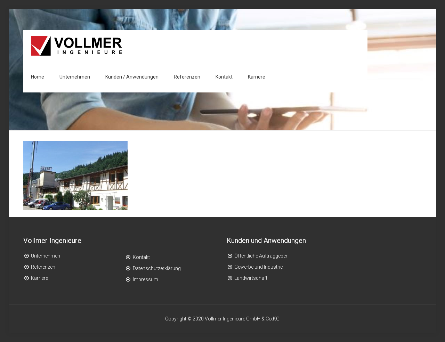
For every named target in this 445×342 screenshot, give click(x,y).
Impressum (145, 279)
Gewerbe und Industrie (258, 267)
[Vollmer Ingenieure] (76, 45)
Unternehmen (45, 256)
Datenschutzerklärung (157, 268)
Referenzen (43, 267)
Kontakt (141, 257)
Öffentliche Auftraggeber (261, 256)
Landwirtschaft (250, 278)
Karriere (39, 278)
